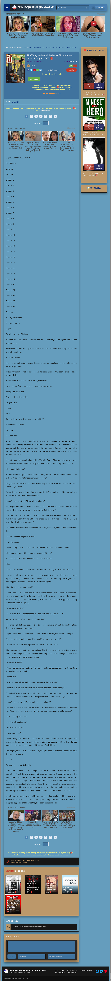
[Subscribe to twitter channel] (97, 972)
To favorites (54, 70)
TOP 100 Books (72, 970)
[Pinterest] (34, 70)
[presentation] (88, 54)
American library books (13, 48)
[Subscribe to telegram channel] (101, 972)
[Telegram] (40, 70)
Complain (72, 70)
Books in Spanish (86, 970)
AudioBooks (72, 972)
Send (11, 956)
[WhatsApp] (37, 70)
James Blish (73, 62)
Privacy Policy (59, 970)
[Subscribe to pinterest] (105, 972)
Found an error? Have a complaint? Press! (24, 860)
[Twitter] (31, 70)
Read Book (34, 79)
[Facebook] (28, 70)
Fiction (26, 48)
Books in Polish (60, 972)
